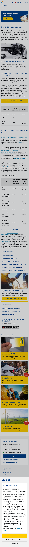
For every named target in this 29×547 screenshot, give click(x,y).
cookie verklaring (7, 530)
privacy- (19, 528)
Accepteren (14, 536)
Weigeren (13, 543)
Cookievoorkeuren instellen (13, 540)
